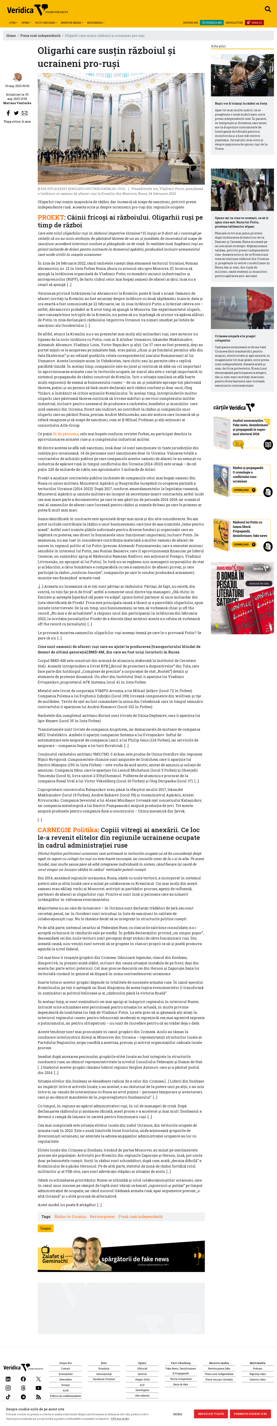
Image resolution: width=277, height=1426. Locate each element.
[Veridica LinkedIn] (8, 1378)
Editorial (142, 1368)
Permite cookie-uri (250, 1414)
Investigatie (142, 1390)
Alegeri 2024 (142, 1379)
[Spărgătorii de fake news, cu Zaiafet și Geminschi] (121, 1255)
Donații (257, 22)
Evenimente (66, 1374)
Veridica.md (213, 22)
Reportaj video (257, 1374)
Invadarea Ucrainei (104, 1379)
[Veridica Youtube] (38, 1387)
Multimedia (95, 22)
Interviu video (258, 1379)
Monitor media (71, 22)
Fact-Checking (45, 22)
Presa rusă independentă (40, 35)
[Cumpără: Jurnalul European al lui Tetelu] (242, 598)
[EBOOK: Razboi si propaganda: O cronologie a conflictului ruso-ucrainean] (242, 479)
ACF (142, 1385)
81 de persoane (65, 434)
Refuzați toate (211, 1414)
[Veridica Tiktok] (8, 1396)
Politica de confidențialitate (65, 1396)
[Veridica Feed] (38, 1396)
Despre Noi (190, 22)
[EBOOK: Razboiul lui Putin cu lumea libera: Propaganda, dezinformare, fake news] (242, 533)
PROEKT (51, 217)
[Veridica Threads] (23, 1387)
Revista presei (102, 1216)
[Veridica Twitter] (38, 1378)
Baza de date (180, 1384)
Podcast (257, 1368)
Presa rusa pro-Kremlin (219, 1379)
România (103, 1368)
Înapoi (45, 1228)
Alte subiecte (142, 1395)
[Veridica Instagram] (8, 1387)
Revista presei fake (219, 1368)
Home (11, 35)
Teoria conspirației (181, 1378)
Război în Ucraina (70, 1216)
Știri (12, 22)
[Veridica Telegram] (23, 1396)
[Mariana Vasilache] (17, 77)
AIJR (66, 1390)
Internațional (104, 1374)
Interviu (142, 1374)
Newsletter (234, 22)
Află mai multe (120, 1419)
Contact (65, 1368)
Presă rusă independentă (140, 1216)
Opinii (25, 22)
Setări (177, 1414)
